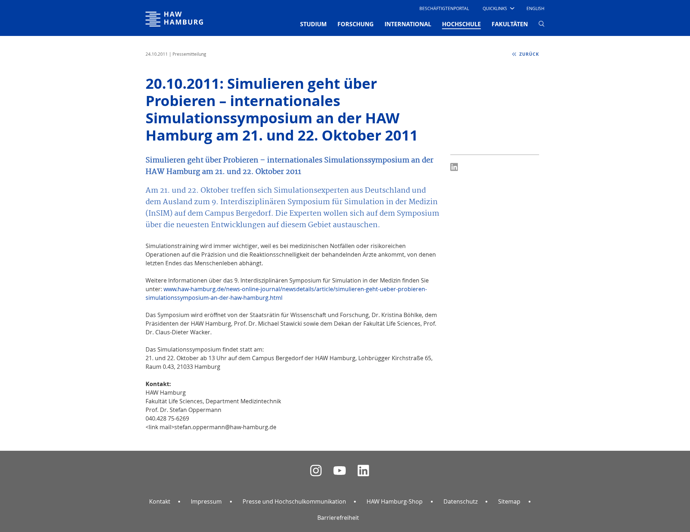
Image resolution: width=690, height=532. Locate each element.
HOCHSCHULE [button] (461, 24)
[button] (498, 8)
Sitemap (509, 501)
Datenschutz (460, 501)
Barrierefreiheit (338, 518)
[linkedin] (363, 470)
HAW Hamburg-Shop (395, 501)
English (535, 8)
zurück (528, 54)
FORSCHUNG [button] (355, 24)
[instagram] (315, 470)
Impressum (206, 501)
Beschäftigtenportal (444, 8)
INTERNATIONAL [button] (408, 24)
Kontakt (159, 501)
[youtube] (339, 470)
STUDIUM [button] (313, 24)
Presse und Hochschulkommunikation (294, 501)
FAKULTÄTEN (510, 24)
